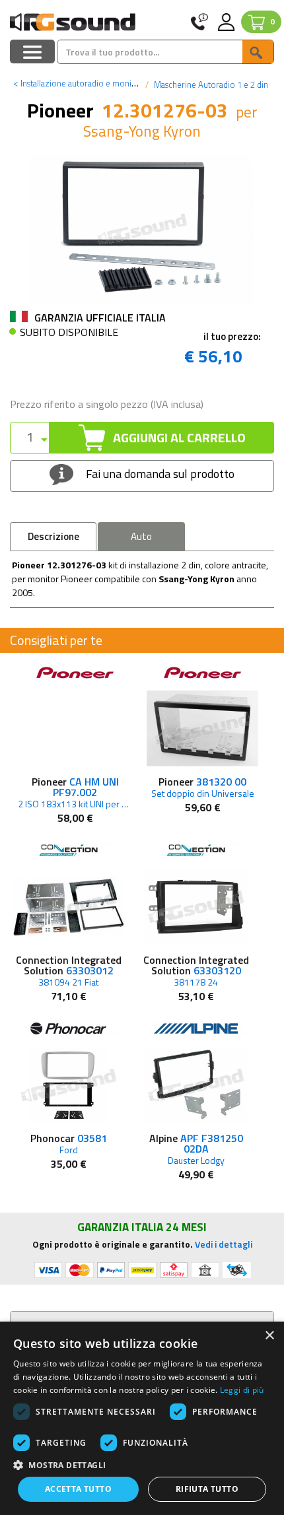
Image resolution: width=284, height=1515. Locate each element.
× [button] (269, 1336)
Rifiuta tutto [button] (207, 1489)
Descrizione (53, 536)
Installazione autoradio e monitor (78, 83)
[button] (142, 1464)
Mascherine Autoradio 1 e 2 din (210, 84)
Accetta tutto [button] (78, 1489)
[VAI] (257, 51)
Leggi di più (242, 1390)
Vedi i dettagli (223, 1244)
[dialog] (142, 1418)
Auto (141, 536)
